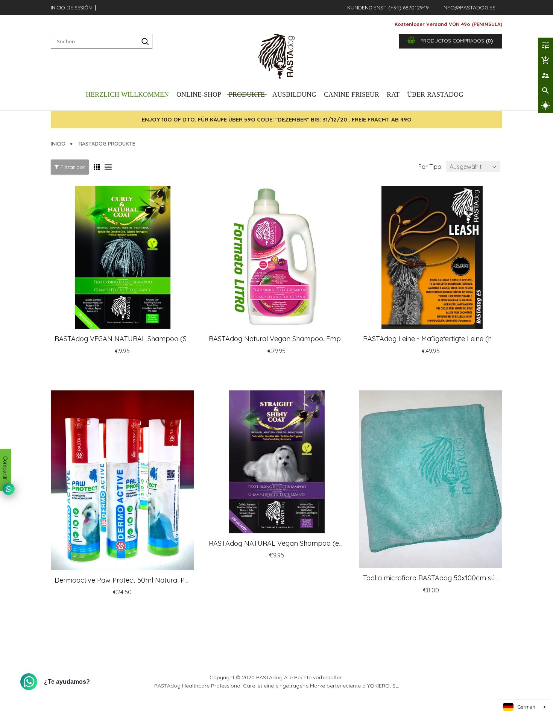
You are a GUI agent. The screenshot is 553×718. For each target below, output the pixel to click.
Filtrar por (73, 167)
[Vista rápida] (178, 366)
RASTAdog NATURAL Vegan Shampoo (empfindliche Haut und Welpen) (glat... (332, 543)
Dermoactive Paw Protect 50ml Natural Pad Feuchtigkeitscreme (155, 580)
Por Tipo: (430, 166)
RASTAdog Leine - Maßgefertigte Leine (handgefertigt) (448, 338)
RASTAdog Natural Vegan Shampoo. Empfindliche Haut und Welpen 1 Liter (326, 338)
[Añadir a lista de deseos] (162, 366)
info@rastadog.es (468, 7)
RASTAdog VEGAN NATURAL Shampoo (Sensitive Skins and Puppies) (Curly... (175, 338)
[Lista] (109, 167)
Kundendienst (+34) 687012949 (388, 7)
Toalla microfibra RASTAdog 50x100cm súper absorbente (453, 578)
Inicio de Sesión (71, 8)
